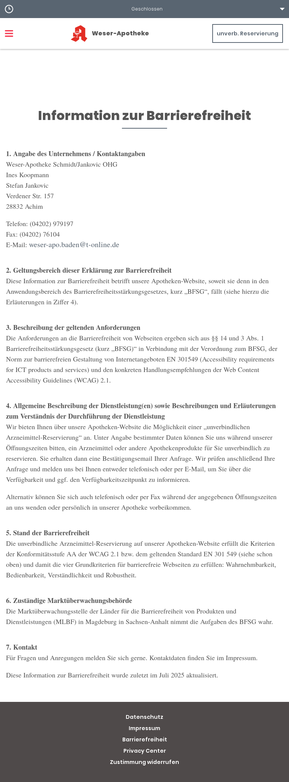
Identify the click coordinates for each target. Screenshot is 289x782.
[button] (144, 9)
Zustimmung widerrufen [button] (144, 762)
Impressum (144, 728)
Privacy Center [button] (144, 751)
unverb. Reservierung (247, 33)
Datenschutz (144, 717)
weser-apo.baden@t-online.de (74, 244)
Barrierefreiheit (144, 739)
